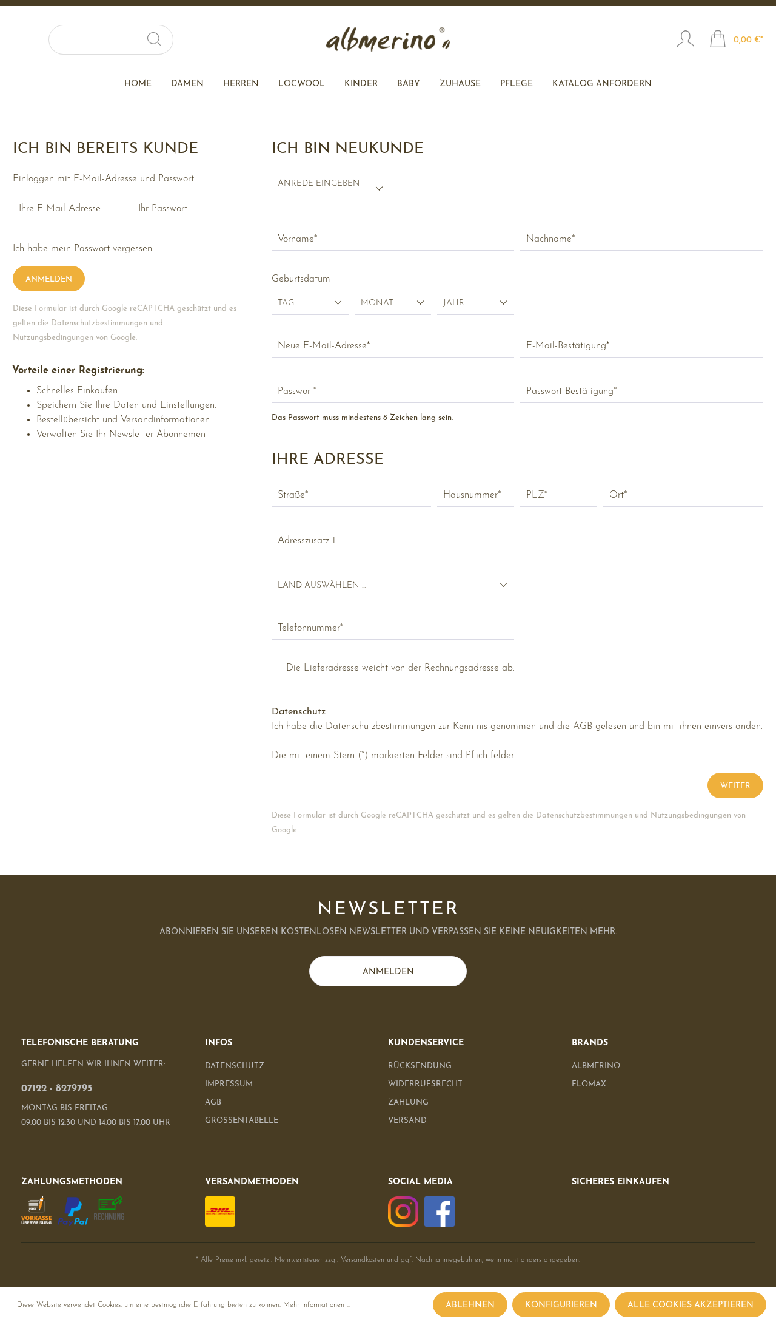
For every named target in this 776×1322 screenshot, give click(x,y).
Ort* (618, 495)
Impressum (229, 1084)
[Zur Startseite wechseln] (388, 40)
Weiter (735, 786)
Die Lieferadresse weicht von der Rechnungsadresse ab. (400, 668)
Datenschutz (234, 1066)
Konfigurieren (561, 1305)
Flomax (589, 1084)
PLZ (536, 495)
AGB (582, 726)
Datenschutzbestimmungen (99, 323)
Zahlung (408, 1103)
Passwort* (297, 391)
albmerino (596, 1066)
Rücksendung (420, 1066)
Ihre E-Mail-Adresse (60, 209)
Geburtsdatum (301, 279)
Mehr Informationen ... (316, 1305)
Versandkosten (362, 1260)
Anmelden (48, 279)
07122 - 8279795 (56, 1089)
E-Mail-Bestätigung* (567, 346)
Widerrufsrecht (425, 1084)
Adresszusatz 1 (306, 541)
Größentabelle (241, 1121)
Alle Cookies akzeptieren (690, 1305)
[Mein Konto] (686, 40)
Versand (407, 1121)
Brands (590, 1043)
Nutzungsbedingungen (53, 338)
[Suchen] (159, 40)
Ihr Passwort (162, 209)
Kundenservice (426, 1043)
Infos (218, 1043)
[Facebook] (439, 1211)
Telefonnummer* (310, 628)
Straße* (293, 495)
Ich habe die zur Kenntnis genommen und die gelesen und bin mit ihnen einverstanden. (517, 726)
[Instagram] (403, 1211)
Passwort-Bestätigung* (571, 391)
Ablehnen (470, 1305)
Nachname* (550, 239)
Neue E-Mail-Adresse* (324, 346)
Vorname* (297, 239)
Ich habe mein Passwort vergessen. (83, 249)
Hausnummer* (472, 495)
